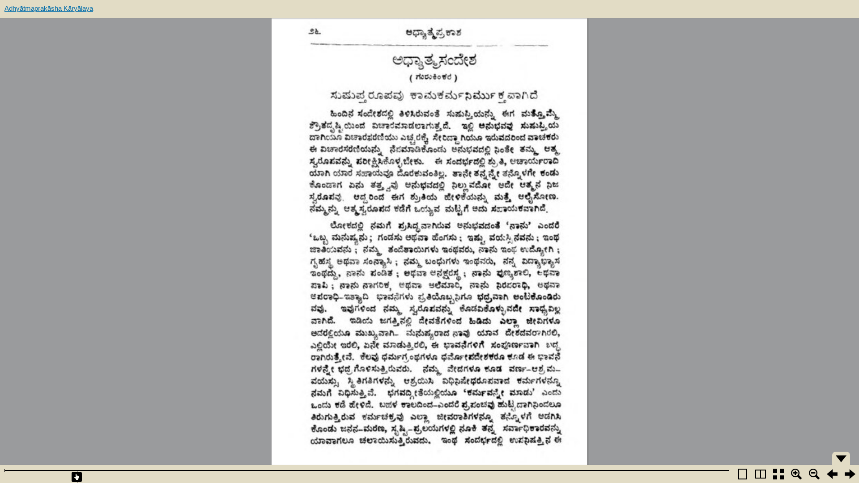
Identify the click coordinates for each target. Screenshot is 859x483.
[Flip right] (850, 474)
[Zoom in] (796, 474)
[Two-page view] (761, 474)
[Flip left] (832, 474)
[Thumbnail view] (778, 474)
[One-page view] (743, 474)
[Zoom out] (814, 474)
